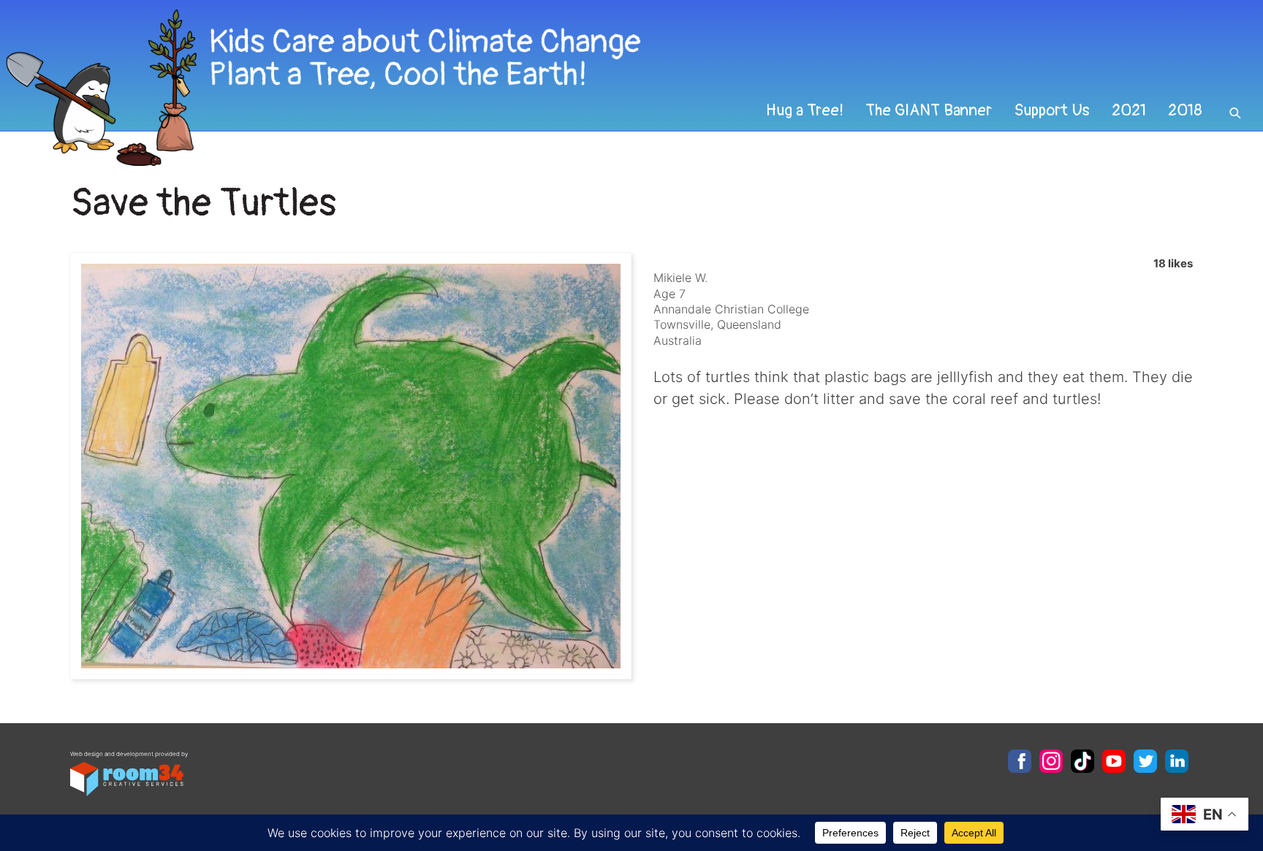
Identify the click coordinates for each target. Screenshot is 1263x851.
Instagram (1051, 761)
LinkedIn (1176, 761)
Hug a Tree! (804, 110)
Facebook (1019, 761)
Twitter (1145, 761)
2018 (1185, 110)
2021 (1129, 110)
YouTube (1114, 761)
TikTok (1082, 761)
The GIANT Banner (928, 110)
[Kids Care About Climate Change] (511, 88)
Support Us (1052, 110)
